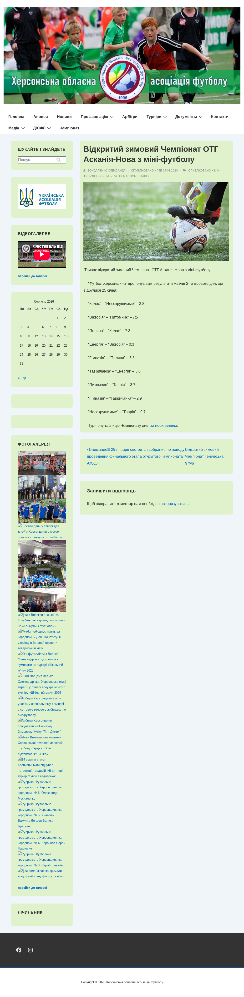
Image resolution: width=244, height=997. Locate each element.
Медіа (13, 128)
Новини (64, 117)
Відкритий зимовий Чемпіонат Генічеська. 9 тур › (204, 456)
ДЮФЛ (39, 128)
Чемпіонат (69, 128)
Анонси (40, 117)
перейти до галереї (32, 276)
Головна (16, 117)
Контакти (220, 117)
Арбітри (129, 117)
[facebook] (19, 950)
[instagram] (30, 950)
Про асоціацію (94, 117)
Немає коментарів (134, 176)
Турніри (154, 117)
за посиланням (163, 425)
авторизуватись (174, 504)
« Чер (22, 378)
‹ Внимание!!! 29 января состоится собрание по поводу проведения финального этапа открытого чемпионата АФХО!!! (135, 456)
